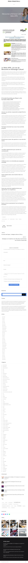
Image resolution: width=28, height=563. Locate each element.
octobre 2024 (4, 346)
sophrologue (4, 461)
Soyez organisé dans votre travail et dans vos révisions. (10, 107)
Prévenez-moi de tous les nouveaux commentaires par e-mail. (13, 279)
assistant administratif (6, 377)
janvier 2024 (3, 359)
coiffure (4, 396)
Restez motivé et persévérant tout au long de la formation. (11, 109)
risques (4, 458)
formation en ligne (5, 421)
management (4, 434)
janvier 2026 (3, 325)
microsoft (4, 447)
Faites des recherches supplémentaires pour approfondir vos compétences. (13, 108)
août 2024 (3, 349)
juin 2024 (3, 352)
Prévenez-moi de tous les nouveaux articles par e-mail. (12, 281)
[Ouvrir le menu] (14, 4)
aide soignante (5, 373)
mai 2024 (3, 353)
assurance (4, 383)
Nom (4, 260)
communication (5, 397)
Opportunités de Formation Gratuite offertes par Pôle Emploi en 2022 (14, 494)
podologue (4, 451)
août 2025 (3, 332)
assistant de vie (5, 380)
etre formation (5, 414)
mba (3, 445)
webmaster (4, 471)
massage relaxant (5, 440)
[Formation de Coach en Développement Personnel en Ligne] (3, 482)
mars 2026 (3, 322)
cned (3, 394)
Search (24, 294)
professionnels (13, 507)
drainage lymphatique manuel (7, 404)
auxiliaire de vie (5, 387)
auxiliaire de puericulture (6, 386)
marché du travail (4, 507)
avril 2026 (3, 321)
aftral (3, 372)
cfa (3, 393)
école (3, 407)
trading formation (5, 465)
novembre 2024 (4, 345)
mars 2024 (3, 356)
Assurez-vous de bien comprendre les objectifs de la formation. (12, 101)
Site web (5, 269)
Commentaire (6, 252)
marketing (4, 437)
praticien (4, 454)
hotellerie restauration (5, 428)
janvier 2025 (3, 342)
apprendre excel (5, 376)
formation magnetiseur (6, 424)
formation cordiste (5, 420)
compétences (17, 502)
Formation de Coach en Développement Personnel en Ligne (12, 481)
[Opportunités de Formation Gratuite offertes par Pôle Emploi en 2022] (3, 495)
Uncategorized (5, 468)
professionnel (4, 455)
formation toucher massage (6, 427)
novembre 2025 (4, 328)
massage (4, 438)
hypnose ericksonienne (6, 430)
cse (3, 400)
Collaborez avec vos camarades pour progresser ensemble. (11, 106)
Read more (19, 546)
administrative (5, 366)
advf (3, 369)
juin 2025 (3, 335)
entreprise (4, 411)
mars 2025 (3, 339)
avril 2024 (3, 355)
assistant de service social (6, 379)
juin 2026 (3, 318)
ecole (3, 406)
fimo (3, 417)
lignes (3, 431)
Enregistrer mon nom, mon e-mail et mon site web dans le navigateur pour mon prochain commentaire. (14, 274)
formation (19, 505)
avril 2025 (3, 338)
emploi (4, 410)
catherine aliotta (5, 390)
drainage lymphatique (6, 403)
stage (3, 462)
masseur (4, 441)
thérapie (4, 464)
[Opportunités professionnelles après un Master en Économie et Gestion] (3, 486)
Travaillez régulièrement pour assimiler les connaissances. (11, 105)
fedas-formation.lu (14, 1)
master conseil (5, 444)
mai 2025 (3, 336)
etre (3, 413)
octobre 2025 (4, 329)
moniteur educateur (5, 448)
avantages (3, 502)
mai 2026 (3, 319)
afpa (3, 370)
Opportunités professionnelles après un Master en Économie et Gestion (14, 485)
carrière (6, 502)
